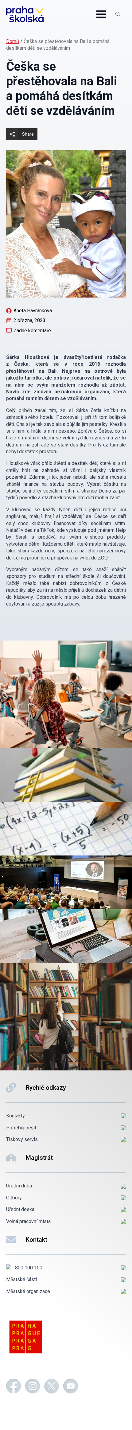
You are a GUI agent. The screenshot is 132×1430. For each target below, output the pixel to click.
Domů (12, 41)
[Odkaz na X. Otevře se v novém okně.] (51, 1387)
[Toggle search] (118, 14)
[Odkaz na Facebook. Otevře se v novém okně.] (13, 1387)
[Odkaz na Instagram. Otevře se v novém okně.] (32, 1387)
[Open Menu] (101, 14)
